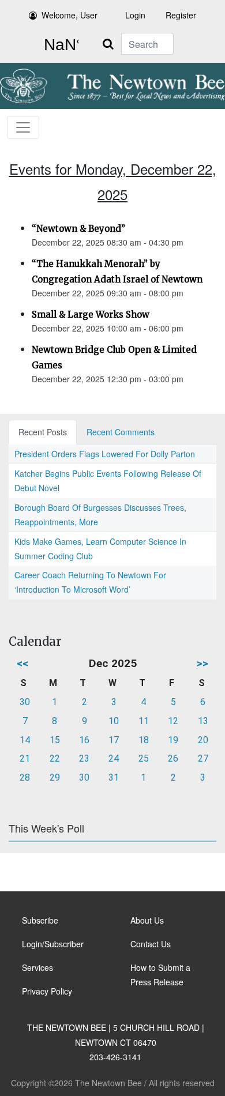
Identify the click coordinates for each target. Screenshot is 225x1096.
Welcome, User (69, 15)
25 (143, 758)
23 (84, 758)
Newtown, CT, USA (58, 45)
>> (202, 663)
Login (135, 15)
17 (113, 740)
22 (55, 758)
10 (113, 720)
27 (203, 758)
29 (55, 777)
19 (173, 740)
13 (203, 720)
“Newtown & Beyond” (78, 228)
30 (25, 701)
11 (143, 720)
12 (173, 720)
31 (113, 777)
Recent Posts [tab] (42, 432)
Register (181, 15)
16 (84, 740)
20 (203, 740)
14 (25, 740)
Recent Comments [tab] (121, 432)
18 (143, 740)
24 (113, 758)
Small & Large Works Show (90, 314)
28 (25, 777)
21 (25, 758)
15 (55, 740)
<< (22, 663)
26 (173, 758)
